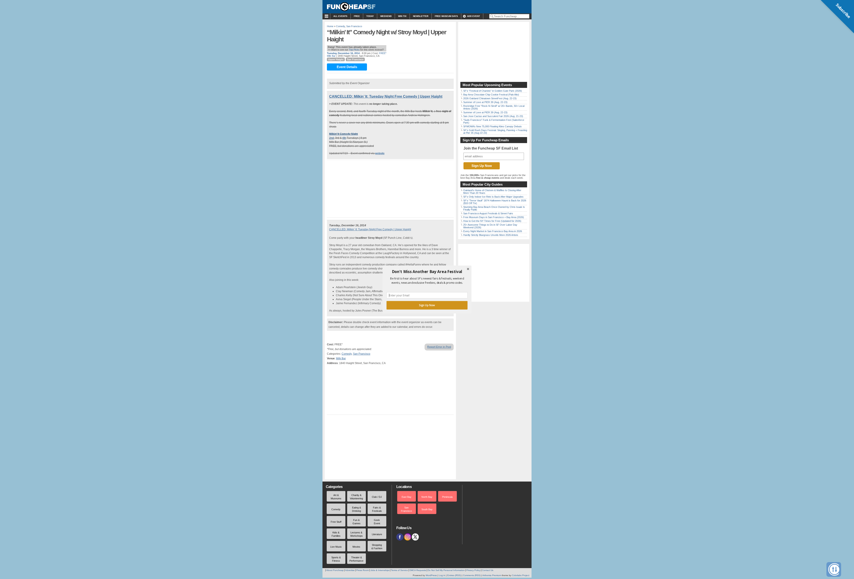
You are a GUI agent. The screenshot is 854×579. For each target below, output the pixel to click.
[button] (427, 271)
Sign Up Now (427, 305)
